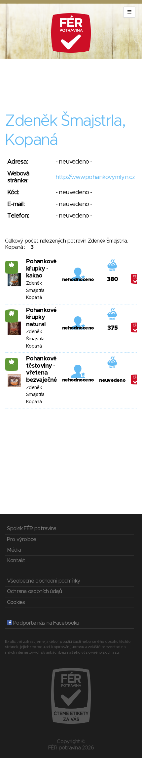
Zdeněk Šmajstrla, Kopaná (35, 290)
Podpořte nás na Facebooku (45, 623)
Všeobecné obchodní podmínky (43, 581)
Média (14, 550)
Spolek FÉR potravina (31, 528)
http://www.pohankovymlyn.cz (95, 177)
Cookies (16, 602)
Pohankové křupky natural (41, 317)
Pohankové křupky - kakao (41, 269)
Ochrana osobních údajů (34, 591)
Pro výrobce (21, 539)
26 (12, 264)
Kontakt (16, 560)
